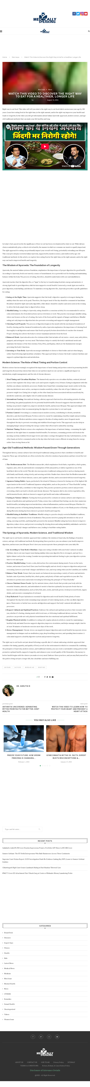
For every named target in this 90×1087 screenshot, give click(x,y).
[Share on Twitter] (47, 677)
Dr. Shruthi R (38, 100)
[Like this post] (40, 677)
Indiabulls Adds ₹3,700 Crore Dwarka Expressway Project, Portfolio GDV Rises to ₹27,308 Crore (37, 848)
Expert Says (8, 943)
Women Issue (9, 1019)
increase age (29, 667)
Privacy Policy (58, 1062)
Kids (5, 958)
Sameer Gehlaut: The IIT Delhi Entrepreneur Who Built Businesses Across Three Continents (36, 853)
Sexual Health (9, 1004)
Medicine (7, 973)
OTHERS (7, 994)
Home (4, 57)
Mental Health (9, 984)
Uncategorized (9, 1009)
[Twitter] (41, 1037)
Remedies (7, 999)
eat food (18, 667)
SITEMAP (71, 1062)
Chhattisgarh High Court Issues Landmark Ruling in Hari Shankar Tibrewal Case (31, 867)
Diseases (7, 938)
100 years (7, 667)
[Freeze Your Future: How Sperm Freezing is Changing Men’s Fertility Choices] (24, 738)
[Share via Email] (52, 677)
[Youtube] (57, 1037)
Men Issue (15, 57)
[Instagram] (49, 1037)
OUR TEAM (45, 1062)
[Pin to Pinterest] (50, 677)
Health (6, 953)
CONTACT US (32, 1062)
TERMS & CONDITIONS (29, 1066)
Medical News (9, 968)
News (50, 90)
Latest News (8, 963)
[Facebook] (33, 1037)
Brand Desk (8, 933)
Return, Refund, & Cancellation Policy (56, 1066)
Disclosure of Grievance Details (45, 1070)
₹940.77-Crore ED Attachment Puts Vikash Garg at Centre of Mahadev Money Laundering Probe (37, 873)
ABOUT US (19, 1062)
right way (41, 667)
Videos (6, 1014)
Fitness (7, 948)
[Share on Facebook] (44, 677)
